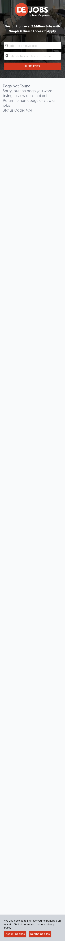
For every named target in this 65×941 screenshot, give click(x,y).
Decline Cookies (40, 934)
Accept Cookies (15, 934)
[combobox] (32, 45)
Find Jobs (32, 66)
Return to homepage (20, 100)
